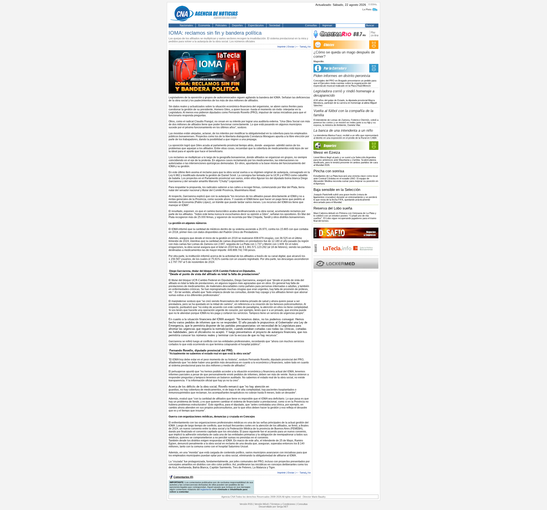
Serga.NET (282, 506)
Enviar (291, 46)
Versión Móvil (261, 504)
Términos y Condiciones (282, 504)
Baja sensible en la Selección (336, 190)
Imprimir (281, 46)
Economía (204, 25)
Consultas (311, 25)
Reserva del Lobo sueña (332, 208)
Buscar (370, 25)
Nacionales (186, 25)
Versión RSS (246, 504)
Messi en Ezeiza (326, 152)
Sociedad (274, 25)
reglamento (206, 489)
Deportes (237, 25)
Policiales (221, 25)
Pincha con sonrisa (328, 171)
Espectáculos (256, 25)
